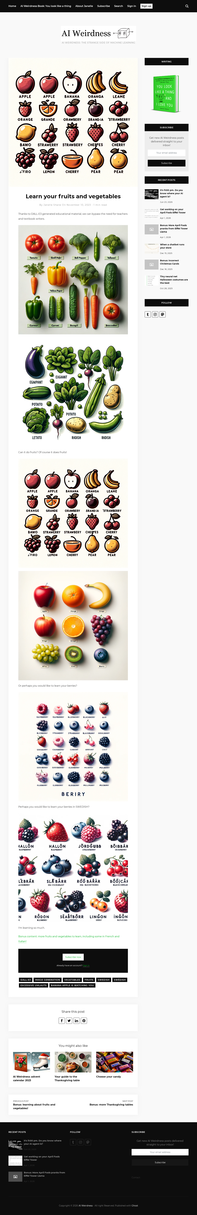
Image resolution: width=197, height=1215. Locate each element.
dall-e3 (25, 979)
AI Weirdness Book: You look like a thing (45, 6)
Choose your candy (108, 1076)
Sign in (131, 6)
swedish (104, 979)
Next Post (128, 1101)
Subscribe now (73, 957)
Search (118, 6)
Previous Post (21, 1101)
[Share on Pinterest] (84, 1021)
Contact (136, 1177)
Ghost (135, 1205)
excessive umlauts (33, 985)
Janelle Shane (52, 205)
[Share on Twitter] (69, 1021)
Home (12, 6)
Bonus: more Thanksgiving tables (111, 1104)
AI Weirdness (86, 1205)
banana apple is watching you (72, 985)
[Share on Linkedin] (76, 1021)
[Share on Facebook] (62, 1021)
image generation (47, 979)
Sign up (146, 6)
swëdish (120, 979)
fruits (89, 979)
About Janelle (84, 6)
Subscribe (103, 6)
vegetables (72, 979)
